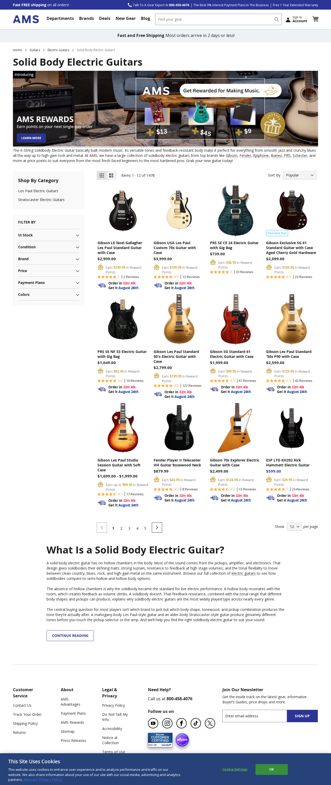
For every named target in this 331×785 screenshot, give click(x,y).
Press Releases (73, 740)
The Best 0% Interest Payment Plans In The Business (231, 5)
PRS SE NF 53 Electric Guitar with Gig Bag (122, 354)
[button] (315, 19)
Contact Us (22, 705)
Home (17, 50)
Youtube (153, 723)
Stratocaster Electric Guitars (41, 199)
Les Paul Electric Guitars (38, 190)
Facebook (181, 723)
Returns (19, 732)
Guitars (34, 50)
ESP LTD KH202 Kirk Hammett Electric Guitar (288, 462)
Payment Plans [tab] (31, 282)
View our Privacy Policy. (43, 779)
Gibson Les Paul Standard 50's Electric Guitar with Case (176, 356)
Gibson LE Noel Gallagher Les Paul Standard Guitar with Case (119, 247)
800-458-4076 (179, 699)
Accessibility (112, 728)
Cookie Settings (234, 769)
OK (271, 769)
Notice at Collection (110, 740)
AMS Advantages (70, 702)
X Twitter (210, 723)
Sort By (274, 175)
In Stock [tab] (25, 235)
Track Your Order (27, 714)
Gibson (231, 155)
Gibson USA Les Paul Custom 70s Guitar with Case (175, 247)
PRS (287, 155)
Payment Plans (73, 713)
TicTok (196, 723)
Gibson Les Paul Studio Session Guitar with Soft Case (118, 465)
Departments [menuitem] (60, 18)
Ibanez (276, 155)
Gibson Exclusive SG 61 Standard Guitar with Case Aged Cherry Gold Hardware (291, 247)
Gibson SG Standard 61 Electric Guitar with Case (231, 354)
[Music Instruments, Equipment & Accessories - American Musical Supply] (26, 19)
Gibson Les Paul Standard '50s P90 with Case (289, 354)
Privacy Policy (113, 705)
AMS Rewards (72, 722)
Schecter (300, 155)
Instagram (167, 723)
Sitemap (67, 731)
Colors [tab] (23, 294)
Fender (245, 155)
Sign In (299, 19)
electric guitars (243, 573)
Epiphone (261, 155)
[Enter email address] (259, 715)
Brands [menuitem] (86, 18)
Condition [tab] (27, 246)
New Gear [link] (126, 18)
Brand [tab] (23, 258)
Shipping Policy (25, 723)
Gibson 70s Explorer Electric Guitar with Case (234, 462)
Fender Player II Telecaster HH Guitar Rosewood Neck (177, 462)
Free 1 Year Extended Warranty (295, 5)
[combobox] (218, 19)
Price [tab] (22, 270)
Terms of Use (113, 751)
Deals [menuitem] (104, 18)
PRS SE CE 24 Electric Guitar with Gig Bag (234, 245)
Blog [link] (145, 18)
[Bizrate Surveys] (165, 744)
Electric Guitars (58, 50)
